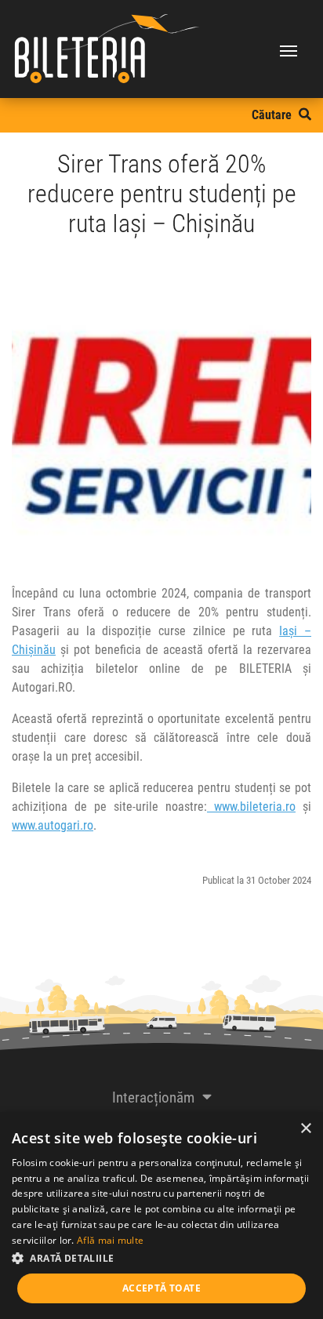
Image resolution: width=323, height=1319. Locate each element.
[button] (161, 1257)
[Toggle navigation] (288, 49)
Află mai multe (110, 1240)
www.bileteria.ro (255, 806)
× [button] (305, 1129)
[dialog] (161, 1215)
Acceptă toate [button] (161, 1288)
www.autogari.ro (52, 825)
